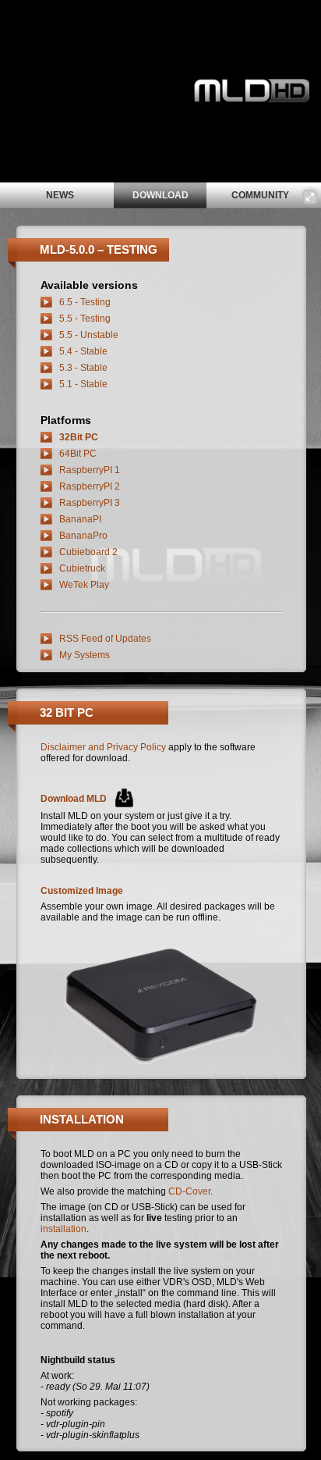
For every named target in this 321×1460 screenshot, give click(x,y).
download (160, 195)
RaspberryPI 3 (89, 502)
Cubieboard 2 (88, 552)
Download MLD (74, 798)
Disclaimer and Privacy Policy (103, 747)
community (260, 195)
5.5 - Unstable (88, 334)
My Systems (84, 655)
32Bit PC (78, 437)
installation (63, 1228)
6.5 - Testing (85, 302)
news (60, 195)
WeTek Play (84, 584)
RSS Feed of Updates (105, 638)
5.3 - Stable (83, 367)
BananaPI (80, 519)
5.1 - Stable (83, 384)
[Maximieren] (310, 197)
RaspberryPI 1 (89, 470)
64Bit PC (78, 453)
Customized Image (82, 890)
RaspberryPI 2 (89, 486)
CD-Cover (189, 1191)
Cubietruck (82, 568)
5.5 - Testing (85, 318)
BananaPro (83, 535)
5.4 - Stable (83, 351)
